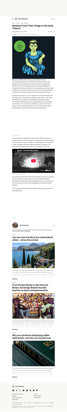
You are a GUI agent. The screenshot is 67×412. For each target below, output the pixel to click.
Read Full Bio (27, 231)
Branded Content (15, 399)
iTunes (46, 188)
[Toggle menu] (12, 18)
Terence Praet (16, 31)
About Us (35, 394)
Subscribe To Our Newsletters (17, 394)
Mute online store (17, 190)
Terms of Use (45, 402)
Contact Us (14, 395)
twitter (54, 225)
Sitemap (20, 404)
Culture (14, 234)
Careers (25, 402)
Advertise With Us (37, 397)
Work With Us (30, 402)
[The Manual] (21, 19)
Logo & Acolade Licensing (17, 397)
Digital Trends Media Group (17, 402)
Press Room (15, 404)
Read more (14, 278)
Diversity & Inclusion (38, 402)
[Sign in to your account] (52, 19)
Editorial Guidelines (37, 395)
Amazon (41, 188)
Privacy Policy (51, 402)
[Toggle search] (54, 19)
